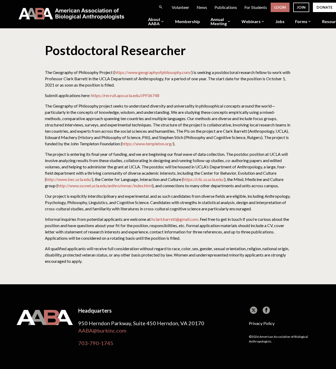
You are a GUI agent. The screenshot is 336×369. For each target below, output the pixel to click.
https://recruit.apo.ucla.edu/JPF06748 (125, 95)
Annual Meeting (219, 21)
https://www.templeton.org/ (147, 143)
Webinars (251, 21)
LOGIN (280, 7)
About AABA (154, 21)
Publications (225, 7)
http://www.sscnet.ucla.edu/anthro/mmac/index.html (105, 185)
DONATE (325, 7)
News (202, 7)
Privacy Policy (262, 323)
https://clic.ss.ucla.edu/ (203, 179)
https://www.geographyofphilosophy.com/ (153, 72)
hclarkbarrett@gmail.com (174, 219)
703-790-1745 (95, 343)
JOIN (301, 7)
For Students (255, 7)
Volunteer (180, 7)
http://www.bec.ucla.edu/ (69, 179)
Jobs (280, 21)
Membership (187, 21)
